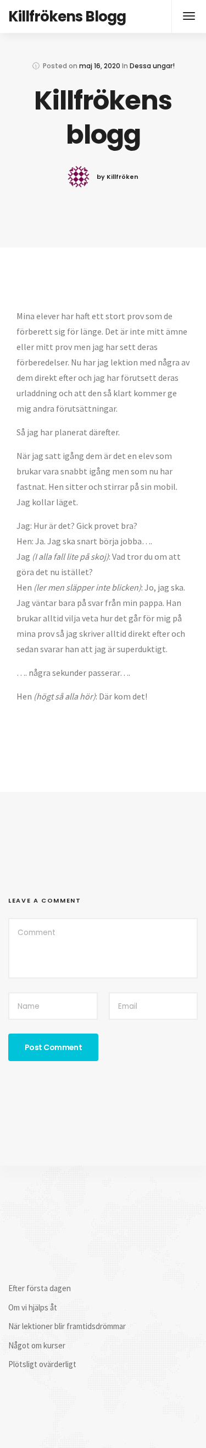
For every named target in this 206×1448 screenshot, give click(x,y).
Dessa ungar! (152, 65)
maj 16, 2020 (99, 65)
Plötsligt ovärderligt (42, 1364)
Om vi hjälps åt (32, 1307)
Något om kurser (36, 1345)
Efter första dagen (39, 1288)
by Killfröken (117, 176)
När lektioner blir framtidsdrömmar (67, 1326)
